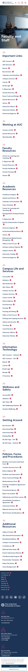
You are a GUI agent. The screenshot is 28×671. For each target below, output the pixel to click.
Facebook (2, 597)
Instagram (6, 597)
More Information (10, 663)
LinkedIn (11, 597)
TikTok (24, 597)
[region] (14, 664)
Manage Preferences (14, 669)
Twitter (19, 597)
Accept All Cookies (14, 666)
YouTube (15, 597)
